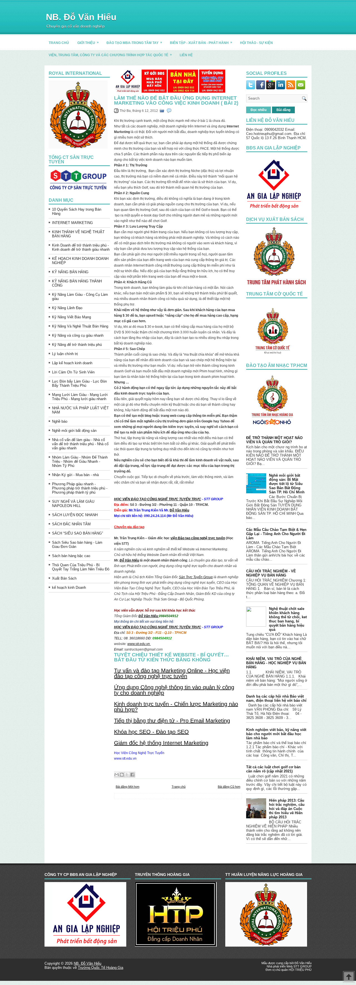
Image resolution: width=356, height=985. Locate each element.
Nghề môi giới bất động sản (74, 431)
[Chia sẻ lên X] (127, 774)
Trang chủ (179, 786)
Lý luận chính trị (65, 354)
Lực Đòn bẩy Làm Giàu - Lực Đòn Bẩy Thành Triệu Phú (79, 383)
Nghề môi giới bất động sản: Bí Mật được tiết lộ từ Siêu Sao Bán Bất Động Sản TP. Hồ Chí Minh (287, 483)
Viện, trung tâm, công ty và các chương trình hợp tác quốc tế (110, 55)
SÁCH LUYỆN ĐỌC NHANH (75, 515)
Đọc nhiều (258, 110)
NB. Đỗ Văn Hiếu (81, 17)
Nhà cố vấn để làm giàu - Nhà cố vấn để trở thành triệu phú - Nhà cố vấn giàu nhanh (80, 444)
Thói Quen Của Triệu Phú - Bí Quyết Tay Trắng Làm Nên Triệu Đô (80, 567)
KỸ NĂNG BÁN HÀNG (70, 272)
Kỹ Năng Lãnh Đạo (67, 308)
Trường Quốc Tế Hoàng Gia (100, 968)
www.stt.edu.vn (139, 644)
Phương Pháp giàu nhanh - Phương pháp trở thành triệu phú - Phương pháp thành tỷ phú (79, 488)
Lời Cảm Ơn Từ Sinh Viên (73, 372)
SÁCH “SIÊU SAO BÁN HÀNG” (77, 533)
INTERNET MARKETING (72, 223)
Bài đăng (283, 110)
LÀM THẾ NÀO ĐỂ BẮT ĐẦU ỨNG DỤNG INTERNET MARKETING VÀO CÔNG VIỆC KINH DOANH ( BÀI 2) (176, 100)
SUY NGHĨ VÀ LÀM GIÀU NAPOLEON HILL (73, 503)
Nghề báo (59, 421)
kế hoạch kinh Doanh (69, 587)
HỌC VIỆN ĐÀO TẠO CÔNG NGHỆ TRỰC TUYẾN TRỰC (157, 499)
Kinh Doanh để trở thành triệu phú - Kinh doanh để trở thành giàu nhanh (81, 247)
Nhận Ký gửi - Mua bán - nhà (75, 475)
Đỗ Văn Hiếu (179, 510)
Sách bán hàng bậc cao (71, 556)
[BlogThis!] (122, 774)
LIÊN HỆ (186, 55)
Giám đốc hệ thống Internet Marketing (161, 743)
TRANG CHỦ (59, 43)
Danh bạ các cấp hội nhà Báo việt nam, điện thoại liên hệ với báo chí (276, 698)
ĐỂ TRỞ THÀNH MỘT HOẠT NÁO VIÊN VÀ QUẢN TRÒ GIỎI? (274, 440)
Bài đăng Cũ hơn (229, 786)
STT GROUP (302, 966)
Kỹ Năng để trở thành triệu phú (77, 345)
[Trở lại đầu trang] (349, 977)
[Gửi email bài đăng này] (116, 774)
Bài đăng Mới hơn (127, 786)
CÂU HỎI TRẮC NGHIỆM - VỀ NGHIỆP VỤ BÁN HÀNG (271, 573)
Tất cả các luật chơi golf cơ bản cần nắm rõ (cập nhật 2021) (273, 769)
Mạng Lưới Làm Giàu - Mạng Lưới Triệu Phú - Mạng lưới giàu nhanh (80, 397)
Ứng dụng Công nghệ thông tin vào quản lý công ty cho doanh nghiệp (174, 690)
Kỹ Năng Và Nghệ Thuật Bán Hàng (80, 326)
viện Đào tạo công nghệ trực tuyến (197, 538)
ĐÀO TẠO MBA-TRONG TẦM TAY (134, 42)
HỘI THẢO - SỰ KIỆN (256, 43)
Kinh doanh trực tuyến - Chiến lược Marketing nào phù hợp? (176, 707)
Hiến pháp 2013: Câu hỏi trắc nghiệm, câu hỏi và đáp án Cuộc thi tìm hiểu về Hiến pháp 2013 (287, 808)
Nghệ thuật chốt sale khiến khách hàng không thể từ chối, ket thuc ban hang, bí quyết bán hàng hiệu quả (288, 619)
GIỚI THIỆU (88, 42)
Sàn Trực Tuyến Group (196, 577)
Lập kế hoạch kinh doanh (72, 363)
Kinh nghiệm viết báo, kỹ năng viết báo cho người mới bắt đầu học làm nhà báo (276, 734)
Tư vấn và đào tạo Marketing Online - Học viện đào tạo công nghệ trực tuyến (172, 673)
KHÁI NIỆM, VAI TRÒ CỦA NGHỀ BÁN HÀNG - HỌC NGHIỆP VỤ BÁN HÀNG (276, 663)
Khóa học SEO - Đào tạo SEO (151, 732)
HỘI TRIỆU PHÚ (300, 969)
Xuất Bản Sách (64, 578)
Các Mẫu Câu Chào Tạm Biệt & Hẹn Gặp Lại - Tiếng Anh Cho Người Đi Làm (276, 534)
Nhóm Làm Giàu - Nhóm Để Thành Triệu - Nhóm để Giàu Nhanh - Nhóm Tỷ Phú (80, 461)
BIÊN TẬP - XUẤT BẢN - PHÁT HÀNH (201, 42)
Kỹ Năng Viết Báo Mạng (71, 317)
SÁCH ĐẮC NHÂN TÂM (71, 524)
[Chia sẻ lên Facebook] (132, 774)
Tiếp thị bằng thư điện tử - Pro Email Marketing (172, 721)
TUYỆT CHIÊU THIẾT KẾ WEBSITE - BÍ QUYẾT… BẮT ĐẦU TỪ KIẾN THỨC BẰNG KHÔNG (171, 657)
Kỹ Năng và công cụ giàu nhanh (77, 335)
